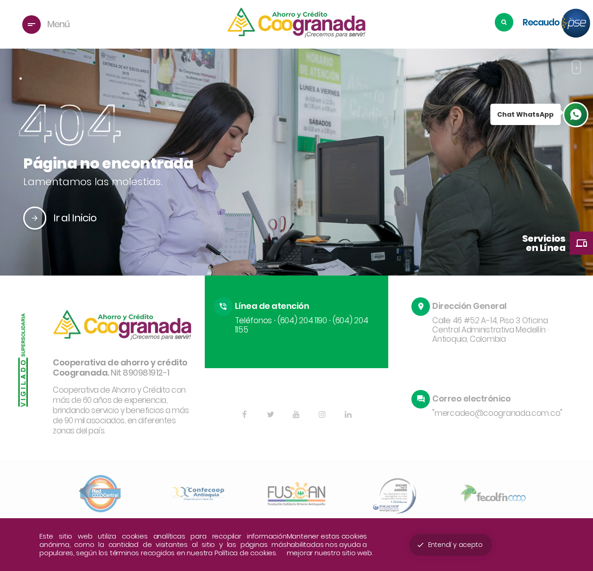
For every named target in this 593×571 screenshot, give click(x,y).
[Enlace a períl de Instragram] (322, 414)
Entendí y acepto (449, 544)
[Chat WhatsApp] (575, 114)
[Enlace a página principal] (296, 24)
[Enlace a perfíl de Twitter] (270, 414)
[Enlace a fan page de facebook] (244, 414)
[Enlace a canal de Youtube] (296, 414)
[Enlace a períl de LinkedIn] (348, 414)
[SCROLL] (576, 67)
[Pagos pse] (576, 24)
